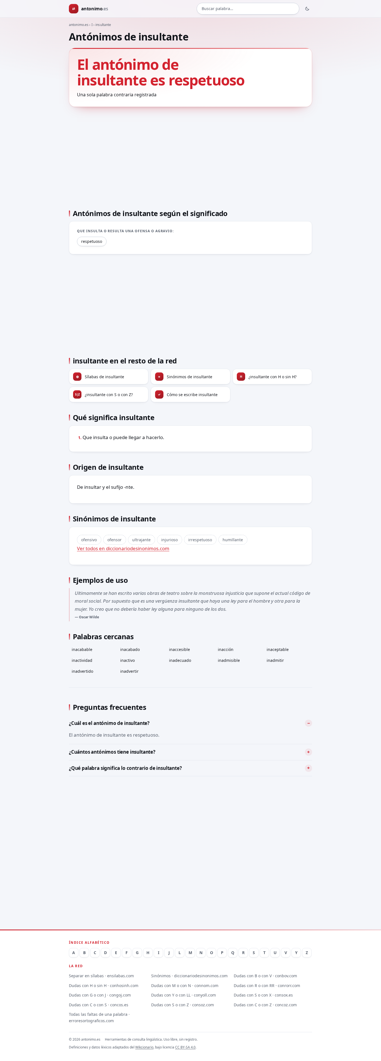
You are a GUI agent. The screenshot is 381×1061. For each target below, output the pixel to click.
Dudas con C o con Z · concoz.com (265, 1004)
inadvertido (82, 671)
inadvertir (129, 671)
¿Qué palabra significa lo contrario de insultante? (125, 768)
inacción (225, 649)
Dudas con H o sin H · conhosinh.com (103, 985)
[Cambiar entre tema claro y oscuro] (307, 8)
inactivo (127, 660)
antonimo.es (78, 24)
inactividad (82, 660)
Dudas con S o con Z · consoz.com (182, 1004)
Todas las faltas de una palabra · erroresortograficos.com (99, 1017)
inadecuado (180, 660)
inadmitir (275, 660)
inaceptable (278, 649)
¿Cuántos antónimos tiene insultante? (112, 752)
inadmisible (229, 660)
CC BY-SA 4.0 (185, 1047)
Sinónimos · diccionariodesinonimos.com (189, 975)
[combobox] (248, 9)
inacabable (82, 649)
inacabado (130, 649)
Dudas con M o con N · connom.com (184, 985)
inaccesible (179, 649)
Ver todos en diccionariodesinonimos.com (123, 548)
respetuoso (91, 241)
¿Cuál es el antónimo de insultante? (109, 723)
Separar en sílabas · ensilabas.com (101, 975)
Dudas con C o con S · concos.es (98, 1004)
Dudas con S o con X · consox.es (263, 995)
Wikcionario (144, 1047)
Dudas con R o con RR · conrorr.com (267, 985)
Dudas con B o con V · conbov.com (265, 975)
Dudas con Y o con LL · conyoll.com (183, 995)
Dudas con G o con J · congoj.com (100, 995)
